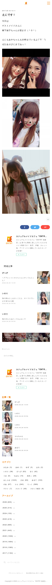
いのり (5, 293)
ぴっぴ (5, 272)
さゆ (24, 480)
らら (19, 484)
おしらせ (10, 480)
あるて (17, 447)
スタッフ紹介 (37, 488)
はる (39, 467)
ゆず (29, 467)
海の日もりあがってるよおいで (14, 319)
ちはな (18, 476)
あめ (19, 467)
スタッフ (21, 488)
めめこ (32, 476)
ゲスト (8, 488)
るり (34, 471)
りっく (32, 484)
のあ (7, 484)
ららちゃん (19, 436)
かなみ (8, 467)
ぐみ (7, 476)
